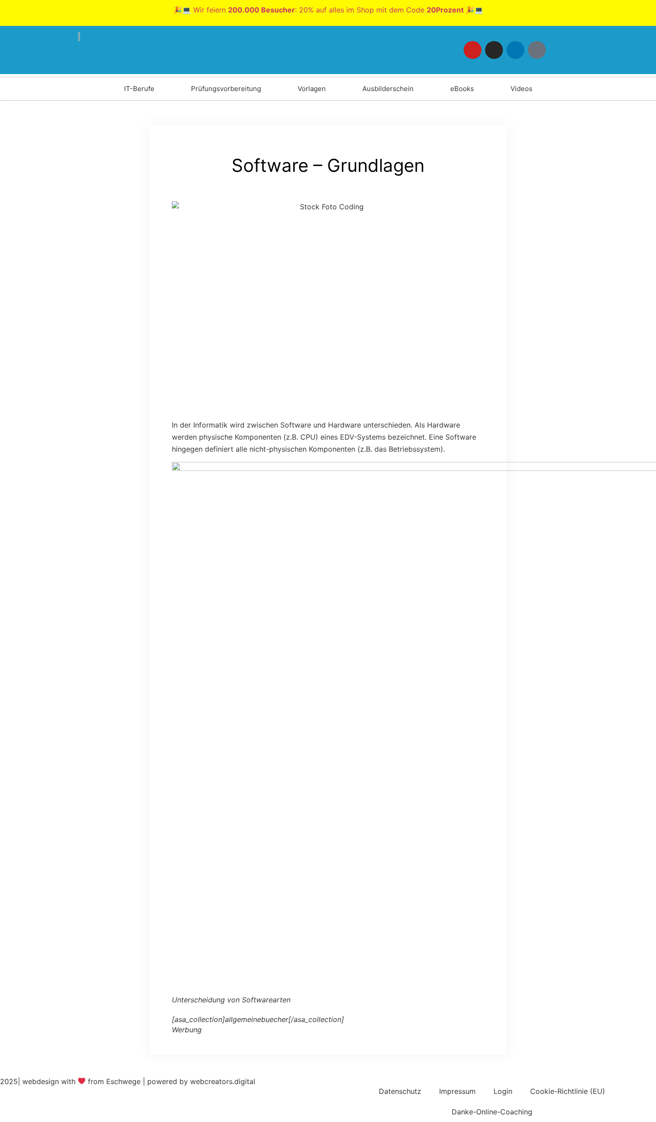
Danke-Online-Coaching (492, 1111)
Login (503, 1091)
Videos (521, 88)
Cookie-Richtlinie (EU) (567, 1091)
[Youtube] (473, 50)
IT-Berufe (139, 88)
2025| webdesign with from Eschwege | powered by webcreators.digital (127, 1081)
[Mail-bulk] (537, 50)
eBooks (462, 88)
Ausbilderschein (388, 88)
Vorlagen (312, 88)
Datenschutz (400, 1091)
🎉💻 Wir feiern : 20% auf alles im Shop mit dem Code (328, 9)
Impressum (457, 1091)
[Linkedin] (515, 50)
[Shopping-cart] (558, 50)
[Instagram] (494, 50)
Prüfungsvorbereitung (226, 88)
